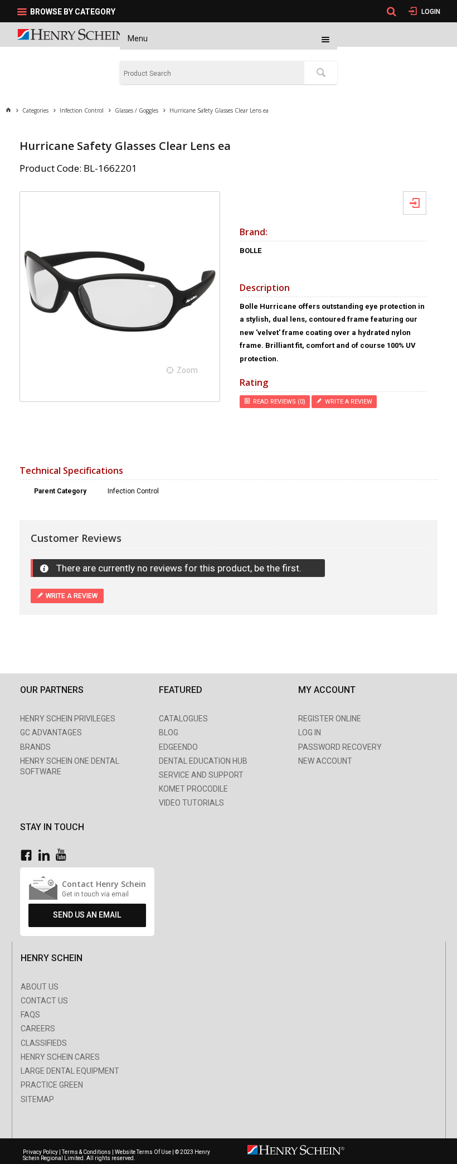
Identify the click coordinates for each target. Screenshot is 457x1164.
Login (430, 12)
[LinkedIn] (47, 855)
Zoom (187, 370)
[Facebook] (29, 855)
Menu (138, 38)
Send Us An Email (87, 914)
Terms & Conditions (86, 1152)
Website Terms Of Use (143, 1152)
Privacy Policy (41, 1152)
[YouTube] (64, 855)
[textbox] (212, 73)
